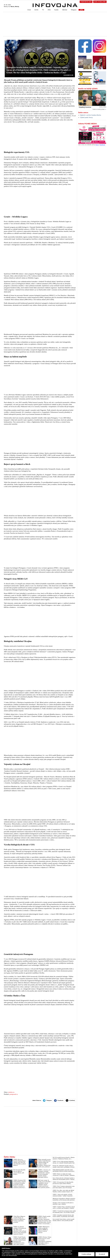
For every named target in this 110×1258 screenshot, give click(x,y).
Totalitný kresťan (85, 107)
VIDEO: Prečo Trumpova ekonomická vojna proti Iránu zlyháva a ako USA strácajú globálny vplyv (64, 1187)
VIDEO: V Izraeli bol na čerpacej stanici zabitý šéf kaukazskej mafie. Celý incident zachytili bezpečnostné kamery (64, 1211)
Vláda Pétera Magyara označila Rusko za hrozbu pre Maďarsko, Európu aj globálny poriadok (19, 1219)
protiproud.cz (13, 1094)
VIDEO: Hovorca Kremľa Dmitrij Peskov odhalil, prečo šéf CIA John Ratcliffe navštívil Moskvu (19, 1162)
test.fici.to (102, 144)
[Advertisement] (54, 24)
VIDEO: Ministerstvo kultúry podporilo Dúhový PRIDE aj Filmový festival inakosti (44, 1229)
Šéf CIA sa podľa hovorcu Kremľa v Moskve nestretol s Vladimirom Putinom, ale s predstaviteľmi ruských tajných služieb (64, 1158)
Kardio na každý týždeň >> (99, 109)
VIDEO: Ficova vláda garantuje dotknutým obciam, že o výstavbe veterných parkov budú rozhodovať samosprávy (64, 1162)
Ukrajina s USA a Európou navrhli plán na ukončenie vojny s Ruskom (63, 1203)
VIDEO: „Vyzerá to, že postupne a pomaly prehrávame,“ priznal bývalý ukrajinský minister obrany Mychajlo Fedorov (44, 1173)
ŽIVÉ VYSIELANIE (100, 1)
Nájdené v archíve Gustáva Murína (90, 115)
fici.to (97, 144)
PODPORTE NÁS (86, 1)
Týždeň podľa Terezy (86, 117)
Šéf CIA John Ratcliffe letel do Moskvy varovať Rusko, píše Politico (19, 1172)
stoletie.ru (11, 1092)
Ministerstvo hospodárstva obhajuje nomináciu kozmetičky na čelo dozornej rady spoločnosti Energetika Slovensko (64, 1199)
